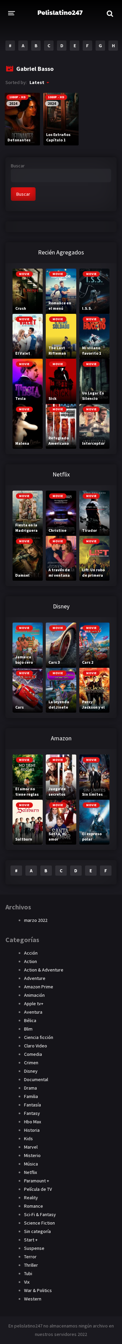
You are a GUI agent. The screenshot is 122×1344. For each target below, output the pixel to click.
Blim (28, 1029)
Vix (26, 1282)
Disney (31, 1071)
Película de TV (38, 1189)
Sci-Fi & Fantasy (40, 1214)
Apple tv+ (33, 1003)
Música (31, 1164)
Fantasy (32, 1113)
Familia (31, 1096)
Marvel (31, 1147)
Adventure (34, 978)
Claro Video (35, 1046)
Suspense (34, 1248)
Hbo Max (32, 1122)
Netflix (30, 1172)
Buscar (18, 166)
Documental (36, 1079)
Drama (30, 1088)
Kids (28, 1138)
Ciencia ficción (38, 1037)
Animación (34, 995)
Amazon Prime (38, 987)
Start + (31, 1240)
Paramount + (36, 1181)
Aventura (33, 1012)
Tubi (28, 1273)
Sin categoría (37, 1231)
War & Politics (38, 1290)
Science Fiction (39, 1223)
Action (30, 961)
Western (32, 1299)
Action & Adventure (43, 970)
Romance (33, 1206)
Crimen (31, 1063)
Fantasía (32, 1105)
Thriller (31, 1265)
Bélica (30, 1020)
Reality (31, 1198)
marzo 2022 (35, 920)
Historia (32, 1130)
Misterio (32, 1155)
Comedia (33, 1054)
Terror (30, 1257)
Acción (31, 953)
